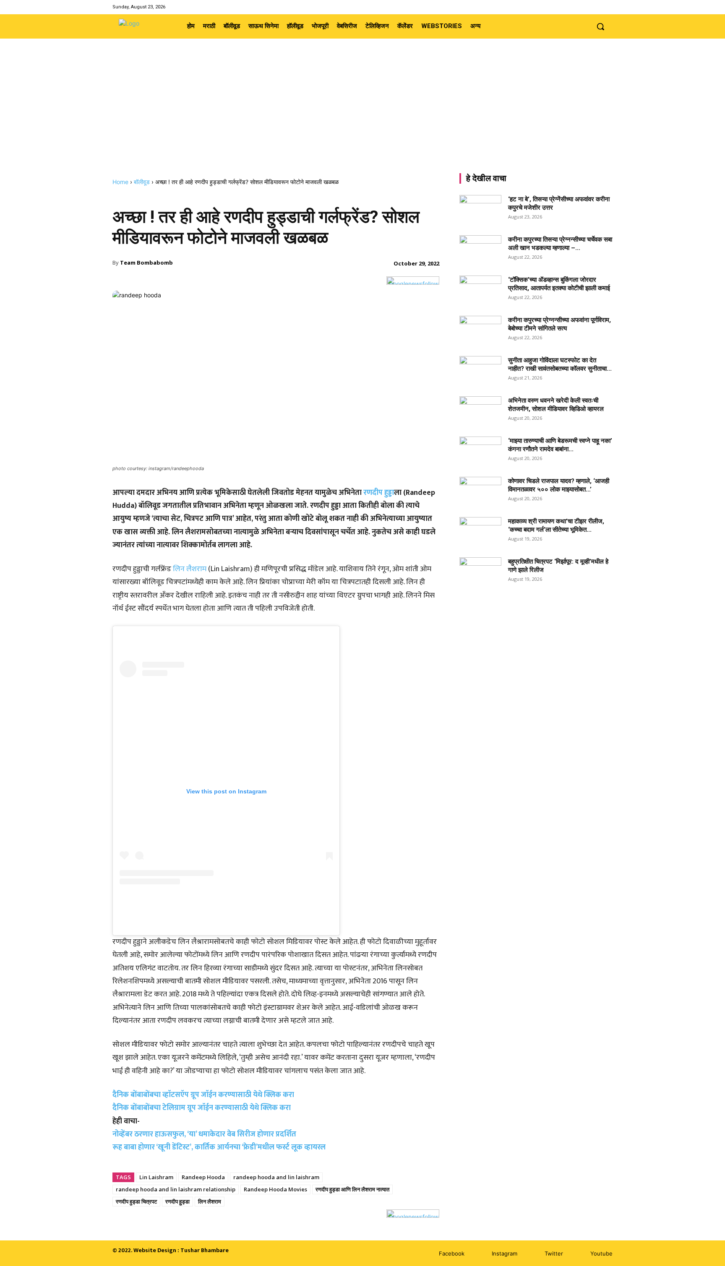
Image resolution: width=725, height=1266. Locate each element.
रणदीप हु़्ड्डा (177, 1201)
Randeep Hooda (203, 1177)
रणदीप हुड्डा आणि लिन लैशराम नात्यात (352, 1189)
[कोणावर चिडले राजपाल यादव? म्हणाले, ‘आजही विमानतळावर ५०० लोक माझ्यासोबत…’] (480, 491)
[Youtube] (607, 7)
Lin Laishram (156, 1177)
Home (120, 181)
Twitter (554, 1253)
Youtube (601, 1253)
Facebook (451, 1253)
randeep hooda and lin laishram (276, 1177)
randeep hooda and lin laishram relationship (175, 1189)
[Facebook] (575, 7)
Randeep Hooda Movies (275, 1189)
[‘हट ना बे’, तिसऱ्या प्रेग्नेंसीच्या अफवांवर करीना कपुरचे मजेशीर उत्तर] (480, 209)
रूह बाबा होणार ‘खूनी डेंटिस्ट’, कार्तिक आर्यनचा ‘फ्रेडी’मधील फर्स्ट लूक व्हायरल (219, 1147)
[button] (600, 26)
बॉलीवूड (142, 181)
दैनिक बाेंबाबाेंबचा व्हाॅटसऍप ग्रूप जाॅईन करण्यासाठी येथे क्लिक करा (203, 1095)
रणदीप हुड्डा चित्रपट (136, 1201)
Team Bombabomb (146, 262)
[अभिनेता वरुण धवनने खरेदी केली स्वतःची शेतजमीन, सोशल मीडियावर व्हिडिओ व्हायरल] (480, 411)
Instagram (504, 1253)
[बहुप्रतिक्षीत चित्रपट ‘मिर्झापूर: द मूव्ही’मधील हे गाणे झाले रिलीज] (480, 569)
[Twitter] (597, 7)
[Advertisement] (362, 115)
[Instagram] (586, 7)
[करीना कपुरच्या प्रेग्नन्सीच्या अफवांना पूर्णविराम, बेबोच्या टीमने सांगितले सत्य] (480, 330)
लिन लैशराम (189, 569)
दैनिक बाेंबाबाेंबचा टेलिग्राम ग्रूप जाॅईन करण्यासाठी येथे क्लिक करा (201, 1108)
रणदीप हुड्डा (378, 492)
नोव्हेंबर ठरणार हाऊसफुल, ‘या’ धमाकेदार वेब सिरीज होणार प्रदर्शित (204, 1134)
